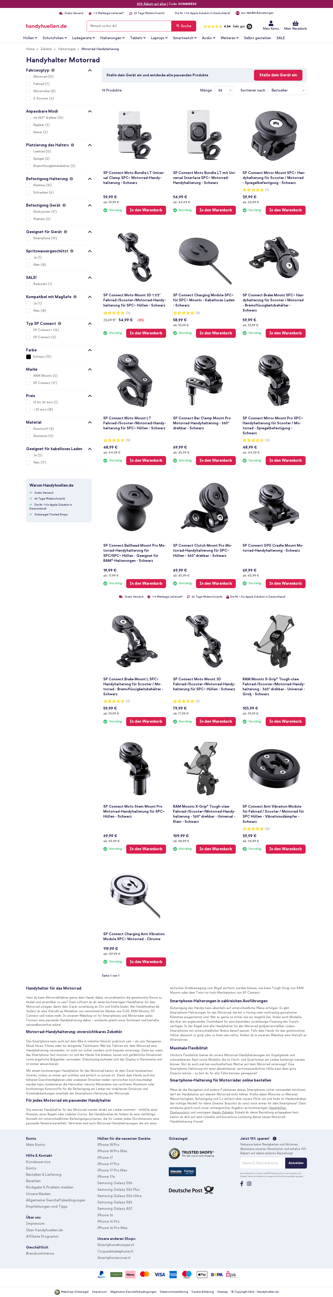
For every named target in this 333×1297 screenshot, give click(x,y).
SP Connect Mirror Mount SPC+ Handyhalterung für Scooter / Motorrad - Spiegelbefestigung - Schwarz (274, 178)
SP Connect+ (43, 330)
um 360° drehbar (45, 118)
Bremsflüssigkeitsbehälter (52, 166)
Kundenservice (38, 1162)
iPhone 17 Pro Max (112, 1170)
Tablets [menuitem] (136, 38)
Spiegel (39, 159)
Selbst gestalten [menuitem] (257, 38)
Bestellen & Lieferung (43, 1174)
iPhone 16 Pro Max (112, 1228)
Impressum (35, 1223)
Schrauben (41, 192)
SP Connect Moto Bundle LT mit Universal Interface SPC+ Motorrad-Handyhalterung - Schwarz (204, 178)
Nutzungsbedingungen (292, 1176)
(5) (128, 440)
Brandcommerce (40, 1253)
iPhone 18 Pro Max (112, 1151)
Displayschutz (180, 1112)
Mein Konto (271, 29)
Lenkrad (39, 151)
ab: (111, 202)
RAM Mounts (43, 376)
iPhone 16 (105, 1215)
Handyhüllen (277, 1108)
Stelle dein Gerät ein (278, 75)
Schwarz (39, 357)
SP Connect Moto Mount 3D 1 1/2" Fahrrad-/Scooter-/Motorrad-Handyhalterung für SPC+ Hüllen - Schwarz (134, 300)
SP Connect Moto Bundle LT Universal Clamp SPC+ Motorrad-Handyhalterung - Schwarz (134, 178)
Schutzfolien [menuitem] (53, 38)
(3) (128, 313)
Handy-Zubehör (222, 1112)
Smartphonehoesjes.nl (115, 1245)
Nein (37, 265)
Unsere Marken (38, 1194)
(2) (198, 313)
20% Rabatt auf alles (151, 4)
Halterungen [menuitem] (110, 38)
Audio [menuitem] (207, 38)
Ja (35, 257)
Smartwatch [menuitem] (183, 38)
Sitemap (222, 1292)
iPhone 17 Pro (108, 1164)
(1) (267, 190)
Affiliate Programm (42, 1236)
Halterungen (67, 49)
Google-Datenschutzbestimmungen (257, 1176)
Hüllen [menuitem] (28, 38)
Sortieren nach (253, 90)
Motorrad (40, 77)
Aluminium (40, 436)
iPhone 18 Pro (108, 1144)
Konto (31, 1168)
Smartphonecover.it (113, 1258)
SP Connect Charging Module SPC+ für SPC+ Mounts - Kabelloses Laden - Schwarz (204, 300)
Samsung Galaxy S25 (114, 1202)
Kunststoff (41, 429)
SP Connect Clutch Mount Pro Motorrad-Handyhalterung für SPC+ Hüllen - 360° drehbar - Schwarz (202, 550)
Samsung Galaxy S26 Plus (118, 1189)
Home (30, 49)
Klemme (39, 185)
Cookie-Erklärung (202, 1292)
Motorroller (42, 91)
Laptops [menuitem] (157, 38)
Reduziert (40, 284)
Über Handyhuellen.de (44, 1230)
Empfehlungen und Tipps (47, 1206)
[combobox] (141, 26)
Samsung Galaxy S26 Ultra (119, 1196)
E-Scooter (41, 98)
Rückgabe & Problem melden (49, 1187)
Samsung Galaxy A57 (114, 1208)
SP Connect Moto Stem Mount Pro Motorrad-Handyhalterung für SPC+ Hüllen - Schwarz (134, 811)
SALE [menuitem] (281, 38)
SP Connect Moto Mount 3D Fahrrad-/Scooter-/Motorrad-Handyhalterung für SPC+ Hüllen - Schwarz (204, 684)
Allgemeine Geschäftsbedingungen (55, 1200)
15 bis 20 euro (43, 402)
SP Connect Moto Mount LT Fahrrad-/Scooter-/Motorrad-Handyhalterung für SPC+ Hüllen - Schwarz (134, 423)
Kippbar (39, 125)
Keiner (38, 132)
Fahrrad (39, 84)
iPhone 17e (106, 1176)
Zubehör (46, 49)
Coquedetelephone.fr (115, 1251)
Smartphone (42, 238)
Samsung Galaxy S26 (114, 1183)
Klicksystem (42, 212)
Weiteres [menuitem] (228, 38)
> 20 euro (40, 409)
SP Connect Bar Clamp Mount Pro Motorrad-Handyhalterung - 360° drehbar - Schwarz (202, 423)
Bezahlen (33, 1181)
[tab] (59, 70)
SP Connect (42, 337)
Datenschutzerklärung (174, 1292)
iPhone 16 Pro (108, 1221)
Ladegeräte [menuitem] (82, 38)
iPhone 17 (105, 1157)
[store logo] (53, 25)
